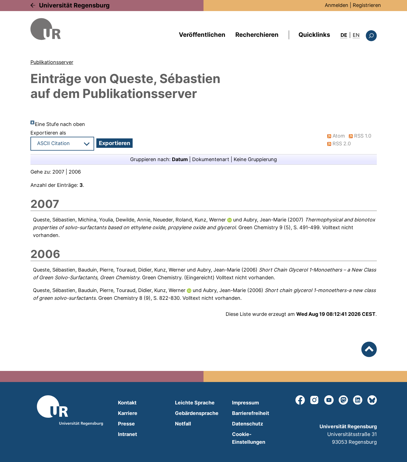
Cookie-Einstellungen (248, 438)
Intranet (127, 434)
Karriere (127, 413)
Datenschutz (247, 424)
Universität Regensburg (74, 5)
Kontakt (127, 403)
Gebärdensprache (196, 413)
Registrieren (367, 5)
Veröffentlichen (202, 34)
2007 (58, 172)
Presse (126, 424)
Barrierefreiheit (250, 413)
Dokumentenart (210, 159)
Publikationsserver (51, 62)
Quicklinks (314, 34)
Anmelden (336, 5)
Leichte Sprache (195, 403)
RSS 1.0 (362, 136)
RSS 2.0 (342, 143)
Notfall (183, 424)
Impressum (245, 403)
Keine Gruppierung (255, 159)
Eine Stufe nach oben (60, 124)
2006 (75, 172)
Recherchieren (257, 34)
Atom (339, 136)
